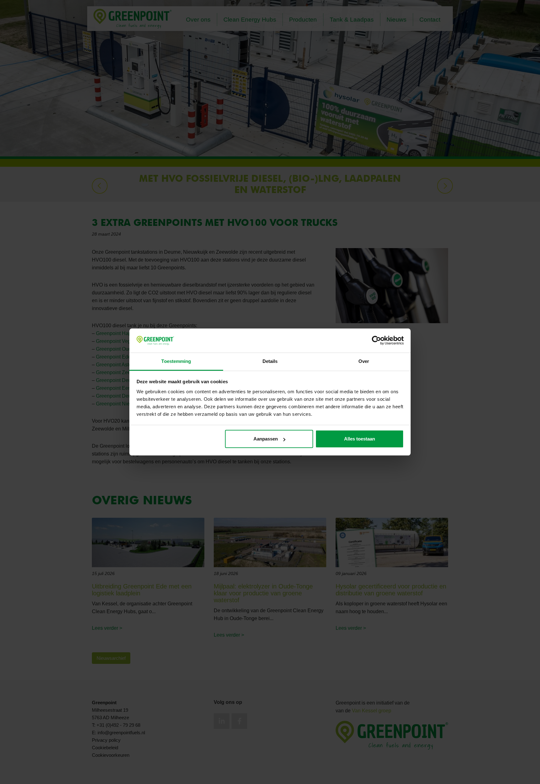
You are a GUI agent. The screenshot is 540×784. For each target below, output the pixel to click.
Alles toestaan (359, 438)
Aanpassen (265, 438)
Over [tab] (363, 361)
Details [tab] (270, 361)
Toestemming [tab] (176, 361)
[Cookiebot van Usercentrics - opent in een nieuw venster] (376, 340)
